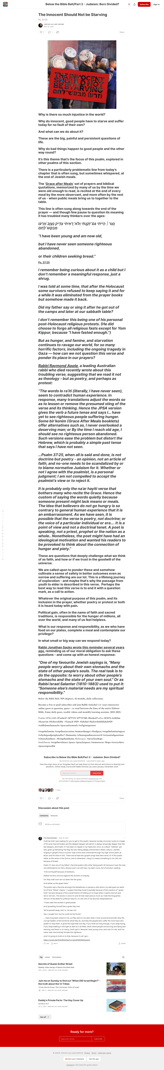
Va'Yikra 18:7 (43, 1003)
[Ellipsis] (124, 838)
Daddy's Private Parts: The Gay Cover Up (60, 1000)
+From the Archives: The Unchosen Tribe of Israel (58, 987)
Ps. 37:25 (44, 262)
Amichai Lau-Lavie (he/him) (54, 24)
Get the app (94, 1059)
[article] (82, 968)
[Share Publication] (134, 4)
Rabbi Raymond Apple (58, 365)
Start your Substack (75, 1059)
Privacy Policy (100, 781)
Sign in (156, 4)
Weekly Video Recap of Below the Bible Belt (56, 967)
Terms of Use (93, 779)
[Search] (129, 4)
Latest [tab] (47, 957)
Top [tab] (41, 957)
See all (43, 1017)
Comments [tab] (44, 816)
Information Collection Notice (81, 781)
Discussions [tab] (56, 957)
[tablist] (48, 815)
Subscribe (144, 4)
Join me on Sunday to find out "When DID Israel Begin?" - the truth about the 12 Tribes (69, 982)
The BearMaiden (50, 838)
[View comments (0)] (61, 993)
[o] (116, 969)
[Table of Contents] (2, 535)
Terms (93, 1053)
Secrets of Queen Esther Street (55, 964)
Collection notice (104, 1053)
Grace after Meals (59, 184)
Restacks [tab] (54, 816)
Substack (70, 1065)
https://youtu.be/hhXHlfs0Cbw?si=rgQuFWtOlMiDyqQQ (67, 940)
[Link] (35, 114)
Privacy (87, 1053)
